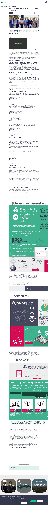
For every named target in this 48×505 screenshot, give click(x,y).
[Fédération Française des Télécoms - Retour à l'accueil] (4, 2)
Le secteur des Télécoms (27, 1)
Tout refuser (40, 501)
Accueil (2, 6)
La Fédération (19, 1)
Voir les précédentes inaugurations (24, 464)
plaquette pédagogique (14, 85)
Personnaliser (24, 502)
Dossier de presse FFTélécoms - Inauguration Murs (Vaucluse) (18, 468)
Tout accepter (33, 501)
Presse (34, 1)
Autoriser (20, 43)
